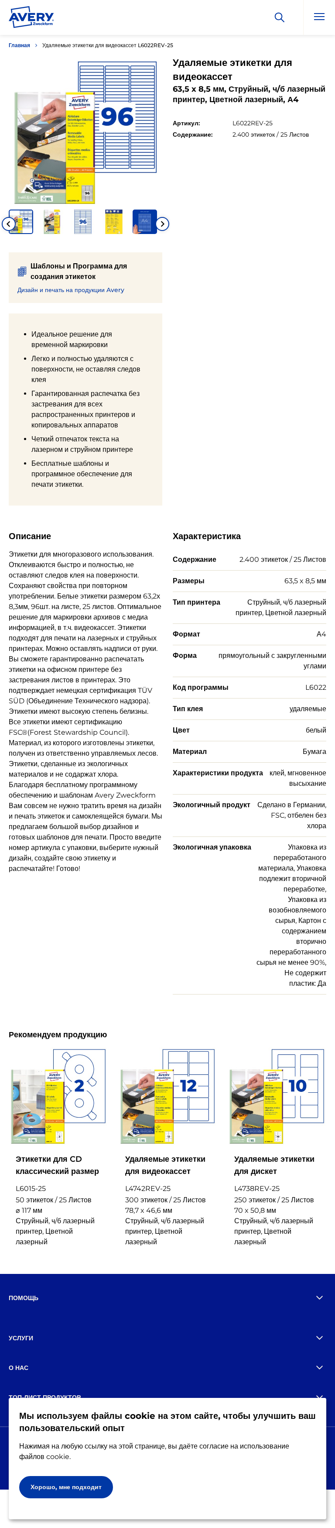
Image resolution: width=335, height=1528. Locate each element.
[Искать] (279, 17)
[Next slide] (162, 224)
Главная (19, 45)
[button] (21, 222)
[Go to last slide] (9, 224)
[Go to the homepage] (31, 18)
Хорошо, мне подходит (66, 1487)
